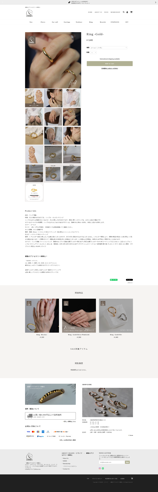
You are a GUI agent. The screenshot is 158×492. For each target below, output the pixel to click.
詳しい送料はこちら (70, 421)
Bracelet (103, 22)
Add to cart (109, 64)
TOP (88, 478)
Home (90, 12)
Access (131, 435)
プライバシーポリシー (97, 478)
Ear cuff (55, 22)
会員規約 (122, 478)
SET (126, 22)
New (31, 22)
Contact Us (66, 469)
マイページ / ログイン (70, 466)
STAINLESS (115, 22)
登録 (127, 462)
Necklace (79, 22)
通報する (130, 282)
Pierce (43, 22)
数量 (88, 52)
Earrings (67, 22)
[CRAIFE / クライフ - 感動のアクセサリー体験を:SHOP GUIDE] (107, 402)
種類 (88, 47)
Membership (115, 12)
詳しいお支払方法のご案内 (68, 440)
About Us (98, 12)
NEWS (106, 12)
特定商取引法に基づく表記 (111, 478)
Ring (91, 22)
